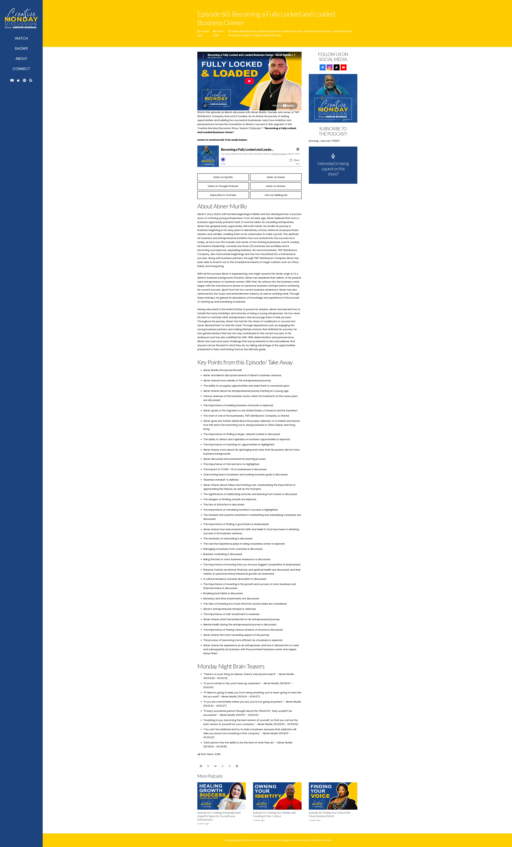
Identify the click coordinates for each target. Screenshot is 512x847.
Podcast (257, 35)
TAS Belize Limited (320, 840)
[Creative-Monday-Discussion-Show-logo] (21, 16)
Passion (246, 35)
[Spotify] (24, 80)
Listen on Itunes (276, 177)
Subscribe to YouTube (223, 195)
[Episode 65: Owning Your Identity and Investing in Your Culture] (277, 796)
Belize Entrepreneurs (270, 31)
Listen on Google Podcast (223, 186)
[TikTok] (337, 67)
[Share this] (201, 766)
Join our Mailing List (275, 195)
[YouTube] (12, 80)
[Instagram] (330, 67)
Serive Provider (272, 35)
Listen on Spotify (223, 177)
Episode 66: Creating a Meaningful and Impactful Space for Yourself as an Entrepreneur (219, 816)
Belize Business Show (244, 31)
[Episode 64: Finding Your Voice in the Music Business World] (333, 796)
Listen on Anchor (276, 186)
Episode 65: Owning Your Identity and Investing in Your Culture (274, 814)
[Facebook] (323, 67)
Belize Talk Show (293, 31)
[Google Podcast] (31, 80)
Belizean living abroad (317, 31)
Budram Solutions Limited (264, 840)
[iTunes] (18, 80)
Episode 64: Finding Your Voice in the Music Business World (329, 814)
